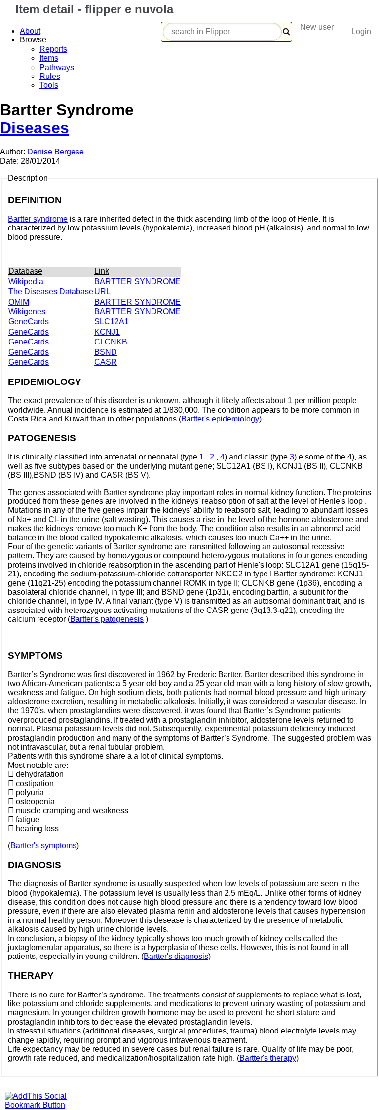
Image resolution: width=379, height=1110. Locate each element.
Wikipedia (25, 281)
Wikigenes (26, 311)
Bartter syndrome (38, 219)
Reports (53, 49)
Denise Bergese (55, 152)
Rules (49, 76)
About (30, 31)
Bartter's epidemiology (220, 419)
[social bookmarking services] (42, 1105)
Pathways (56, 67)
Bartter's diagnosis (176, 956)
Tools (48, 85)
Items (48, 58)
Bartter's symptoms (43, 846)
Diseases (34, 128)
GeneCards (28, 321)
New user (317, 27)
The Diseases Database (50, 291)
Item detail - (92, 9)
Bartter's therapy (267, 1058)
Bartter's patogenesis (107, 619)
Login (361, 31)
